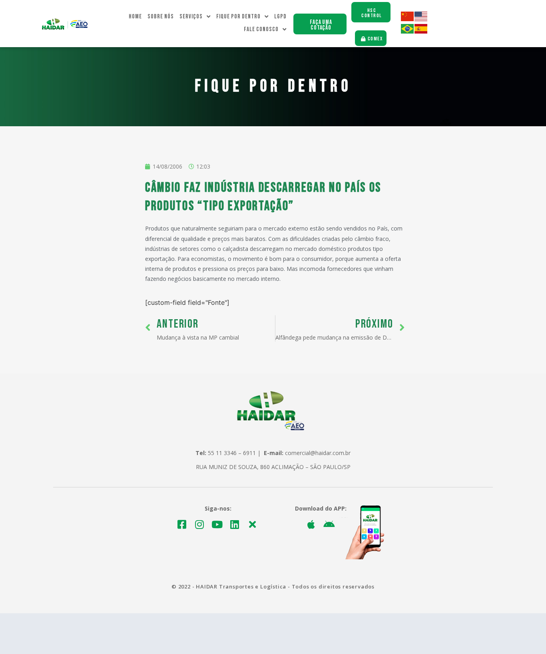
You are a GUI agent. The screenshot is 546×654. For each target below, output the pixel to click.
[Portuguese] (407, 31)
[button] (320, 24)
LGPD (280, 16)
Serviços (191, 16)
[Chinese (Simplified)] (407, 19)
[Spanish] (421, 31)
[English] (421, 19)
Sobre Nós (160, 16)
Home (135, 16)
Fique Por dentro (238, 16)
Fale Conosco (261, 29)
